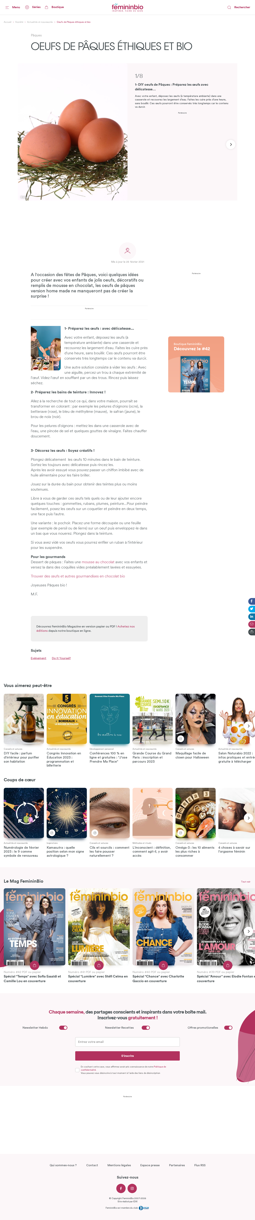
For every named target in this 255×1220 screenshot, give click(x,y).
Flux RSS (200, 1165)
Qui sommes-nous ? (63, 1165)
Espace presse (150, 1165)
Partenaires (177, 1165)
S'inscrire (127, 1055)
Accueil (7, 22)
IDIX (135, 1201)
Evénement (38, 658)
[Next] (230, 144)
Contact (92, 1165)
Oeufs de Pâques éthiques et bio (73, 22)
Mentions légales (119, 1165)
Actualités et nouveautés (40, 22)
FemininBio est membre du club (122, 1208)
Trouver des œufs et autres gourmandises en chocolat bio (78, 576)
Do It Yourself (61, 658)
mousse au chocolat (98, 562)
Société (19, 22)
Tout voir (245, 882)
